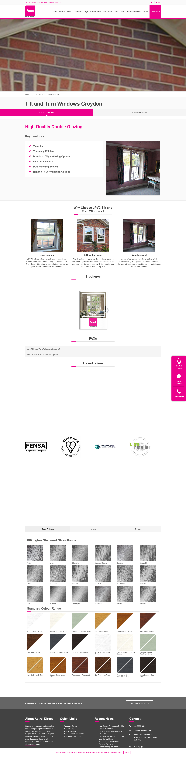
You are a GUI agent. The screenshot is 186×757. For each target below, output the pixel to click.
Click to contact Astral (139, 703)
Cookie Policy (116, 752)
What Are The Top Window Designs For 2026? (109, 742)
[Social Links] (134, 746)
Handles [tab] (93, 529)
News (117, 11)
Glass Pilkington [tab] (47, 529)
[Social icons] (152, 2)
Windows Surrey (70, 726)
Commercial (78, 11)
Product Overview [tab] (46, 112)
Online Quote (155, 11)
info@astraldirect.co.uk (52, 2)
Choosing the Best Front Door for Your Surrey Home (111, 737)
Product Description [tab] (139, 112)
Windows (62, 11)
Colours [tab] (138, 529)
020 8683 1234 (34, 2)
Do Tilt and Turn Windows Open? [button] (42, 354)
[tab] (93, 349)
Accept (127, 752)
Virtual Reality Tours (134, 11)
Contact (145, 11)
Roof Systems (107, 11)
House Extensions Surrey (74, 734)
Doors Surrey (69, 728)
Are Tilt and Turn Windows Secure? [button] (43, 349)
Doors (69, 11)
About (55, 11)
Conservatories (95, 11)
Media (123, 11)
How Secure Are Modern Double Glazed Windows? (111, 727)
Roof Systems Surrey (72, 731)
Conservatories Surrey (72, 736)
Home (27, 94)
